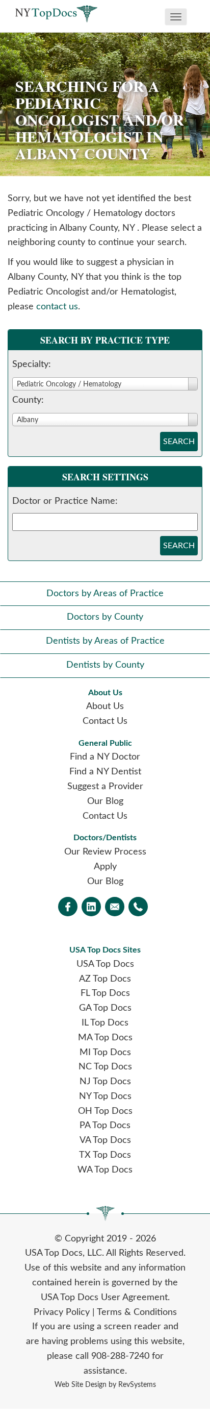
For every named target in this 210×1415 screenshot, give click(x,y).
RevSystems (137, 1384)
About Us (105, 706)
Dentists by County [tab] (105, 665)
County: (28, 400)
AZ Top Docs (105, 979)
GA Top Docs (105, 1008)
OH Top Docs (105, 1111)
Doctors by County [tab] (105, 617)
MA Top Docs (105, 1037)
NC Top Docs (105, 1066)
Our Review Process (105, 852)
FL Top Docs (105, 993)
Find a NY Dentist (105, 771)
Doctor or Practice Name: (65, 501)
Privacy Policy (62, 1312)
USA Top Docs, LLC (63, 1253)
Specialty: (31, 364)
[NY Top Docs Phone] (138, 907)
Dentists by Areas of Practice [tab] (105, 641)
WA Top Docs (105, 1170)
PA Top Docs (105, 1125)
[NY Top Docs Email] (114, 907)
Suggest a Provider (105, 786)
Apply (105, 866)
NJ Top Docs (105, 1081)
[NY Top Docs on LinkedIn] (91, 907)
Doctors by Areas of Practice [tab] (105, 593)
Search (179, 441)
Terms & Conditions (137, 1312)
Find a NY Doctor (105, 757)
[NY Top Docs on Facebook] (67, 907)
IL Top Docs (105, 1023)
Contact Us (105, 721)
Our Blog (105, 801)
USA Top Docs (105, 964)
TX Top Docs (105, 1155)
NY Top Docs (105, 1096)
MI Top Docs (105, 1052)
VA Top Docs (105, 1140)
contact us (57, 306)
